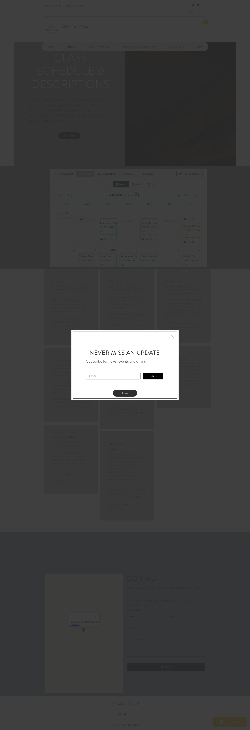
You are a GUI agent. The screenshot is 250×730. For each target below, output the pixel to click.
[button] (172, 336)
